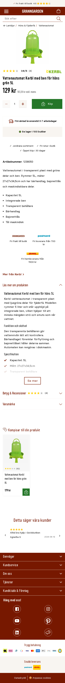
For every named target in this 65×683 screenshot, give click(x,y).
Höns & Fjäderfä (26, 25)
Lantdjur (10, 25)
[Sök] (58, 18)
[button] (45, 3)
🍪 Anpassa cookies (40, 677)
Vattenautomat (46, 25)
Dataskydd (20, 677)
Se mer (33, 381)
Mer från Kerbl (12, 274)
